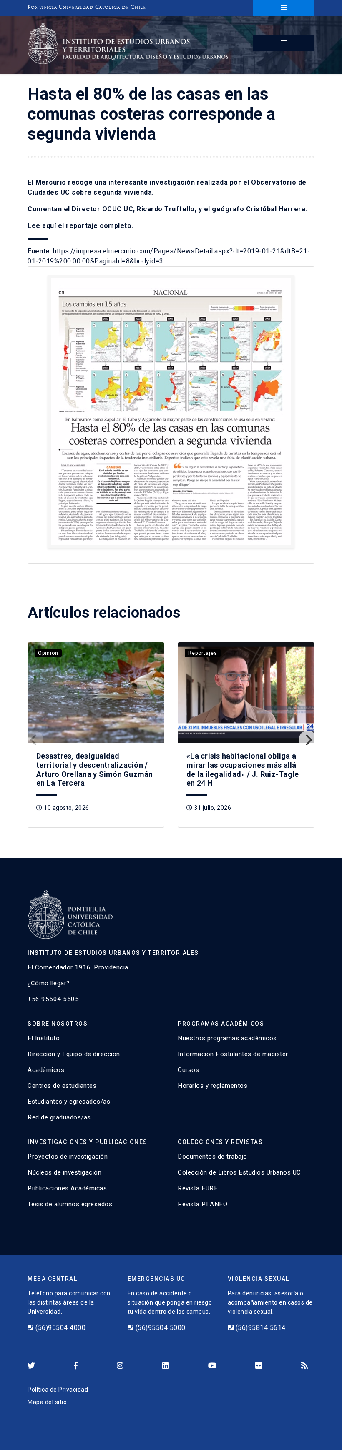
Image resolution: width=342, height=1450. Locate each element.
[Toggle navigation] (283, 8)
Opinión (48, 653)
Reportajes (202, 653)
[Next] (308, 740)
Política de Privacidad (58, 1389)
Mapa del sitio (47, 1402)
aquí (49, 226)
